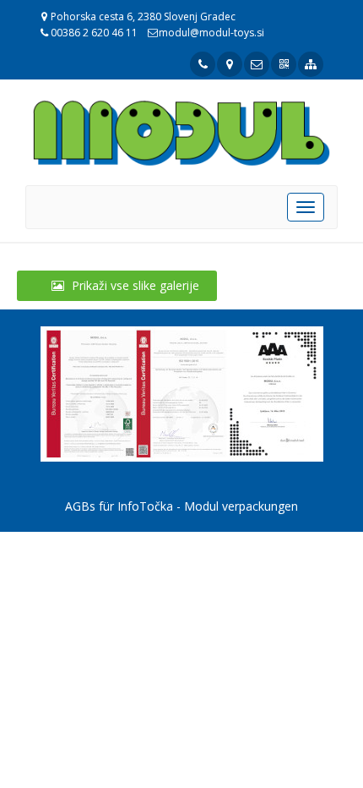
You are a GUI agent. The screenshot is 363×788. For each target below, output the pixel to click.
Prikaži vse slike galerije (133, 285)
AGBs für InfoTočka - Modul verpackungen (181, 506)
